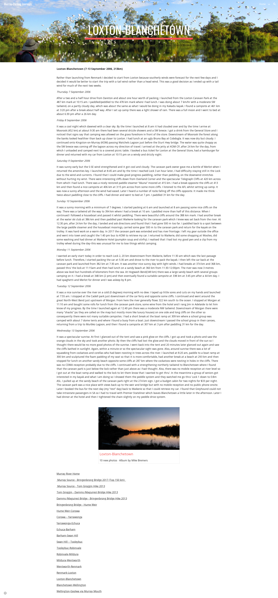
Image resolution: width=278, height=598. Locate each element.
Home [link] (262, 4)
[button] (274, 4)
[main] (139, 31)
